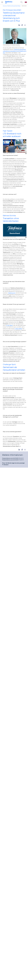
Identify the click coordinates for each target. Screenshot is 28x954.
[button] (19, 25)
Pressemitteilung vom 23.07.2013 (10, 458)
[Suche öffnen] (21, 2)
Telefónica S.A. (12, 293)
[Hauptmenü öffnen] (2, 2)
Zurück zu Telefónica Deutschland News (11, 6)
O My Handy (9, 325)
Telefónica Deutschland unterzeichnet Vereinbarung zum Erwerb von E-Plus (14, 51)
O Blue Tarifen (18, 328)
